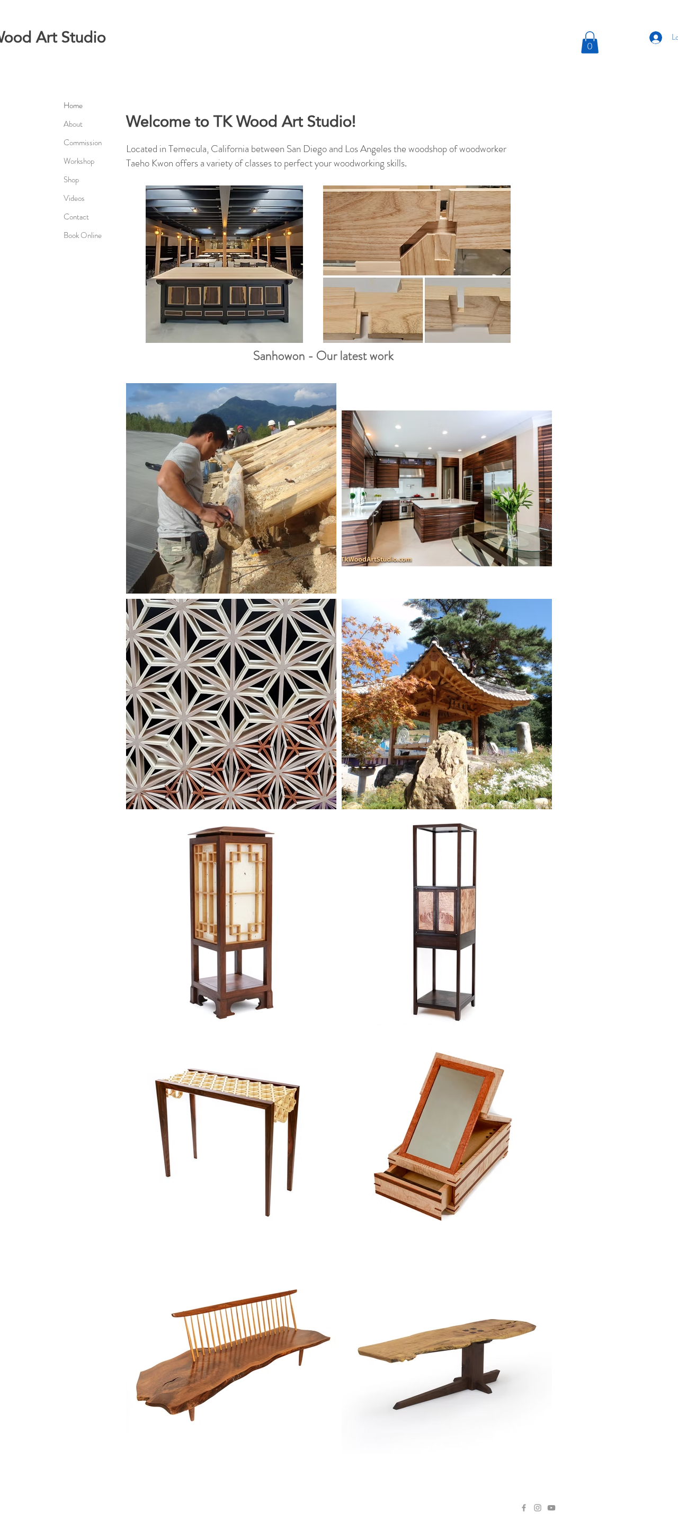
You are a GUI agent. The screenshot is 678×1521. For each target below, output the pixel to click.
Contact (76, 217)
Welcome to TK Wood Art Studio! (241, 121)
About (73, 124)
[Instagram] (537, 1508)
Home (73, 105)
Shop (71, 179)
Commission (83, 142)
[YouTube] (551, 1508)
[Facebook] (524, 1508)
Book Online (83, 235)
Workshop (79, 161)
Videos (74, 198)
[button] (590, 42)
